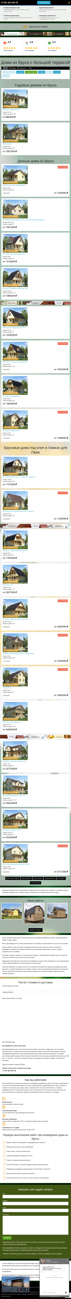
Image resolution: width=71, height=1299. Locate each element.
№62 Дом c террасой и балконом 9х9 (15, 550)
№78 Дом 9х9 (7, 688)
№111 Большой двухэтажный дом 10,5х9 (16, 864)
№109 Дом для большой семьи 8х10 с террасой (18, 511)
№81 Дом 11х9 (7, 585)
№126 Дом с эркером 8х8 (11, 396)
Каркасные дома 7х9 (50, 878)
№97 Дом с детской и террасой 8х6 (14, 254)
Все (30, 68)
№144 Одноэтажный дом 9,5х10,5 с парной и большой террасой (23, 220)
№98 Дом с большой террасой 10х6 (14, 327)
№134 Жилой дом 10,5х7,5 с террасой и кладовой (19, 477)
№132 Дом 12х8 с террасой (11, 722)
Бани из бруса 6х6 (35, 882)
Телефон (5, 1200)
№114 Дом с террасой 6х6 (11, 430)
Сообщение (6, 1214)
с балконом (20, 72)
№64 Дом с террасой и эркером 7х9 (14, 761)
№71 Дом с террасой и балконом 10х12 (15, 619)
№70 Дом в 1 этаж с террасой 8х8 (14, 185)
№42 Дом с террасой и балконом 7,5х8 (15, 288)
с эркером (41, 72)
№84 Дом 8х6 (7, 144)
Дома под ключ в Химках (38, 27)
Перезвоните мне (44, 2)
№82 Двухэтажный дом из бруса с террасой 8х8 (18, 653)
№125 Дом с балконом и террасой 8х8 (15, 362)
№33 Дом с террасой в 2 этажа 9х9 (14, 795)
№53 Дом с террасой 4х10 (11, 109)
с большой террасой (31, 72)
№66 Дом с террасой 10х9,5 (12, 830)
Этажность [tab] (22, 68)
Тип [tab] (6, 68)
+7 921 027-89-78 (9, 2)
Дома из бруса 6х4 (26, 878)
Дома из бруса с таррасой (12, 878)
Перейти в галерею (35, 930)
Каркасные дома (38, 878)
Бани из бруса (61, 878)
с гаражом (56, 72)
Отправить (7, 1238)
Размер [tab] (13, 68)
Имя (4, 1193)
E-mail (4, 1207)
